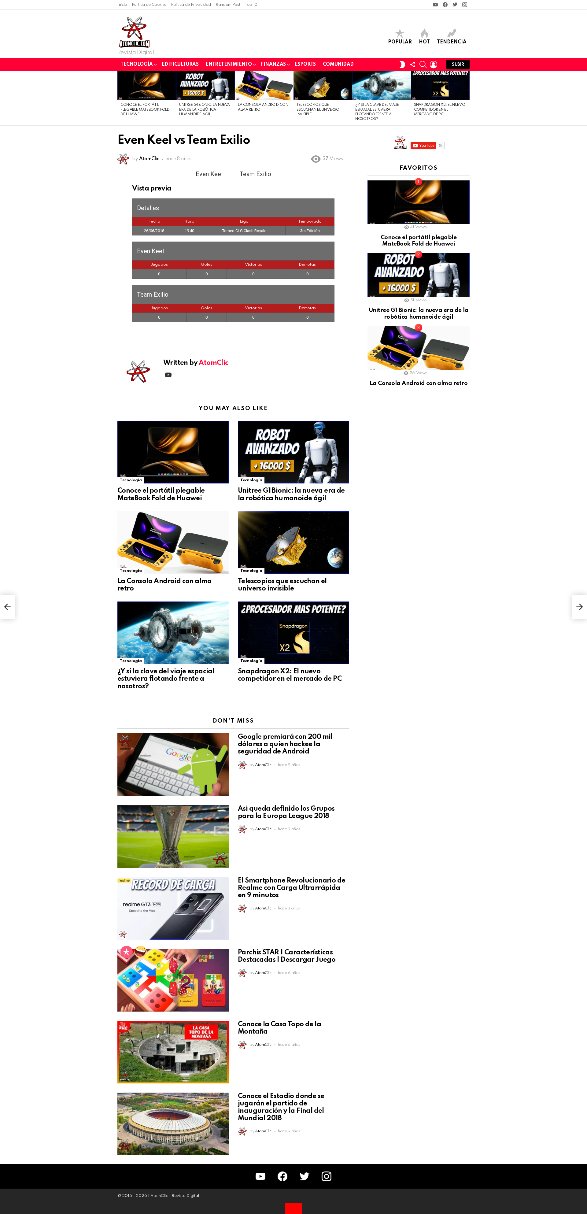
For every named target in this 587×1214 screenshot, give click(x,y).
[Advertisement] (413, 498)
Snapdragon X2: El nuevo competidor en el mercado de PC (439, 109)
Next (466, 98)
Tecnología (136, 64)
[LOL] (141, 952)
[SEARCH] (423, 64)
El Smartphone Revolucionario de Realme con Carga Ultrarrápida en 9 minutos (291, 888)
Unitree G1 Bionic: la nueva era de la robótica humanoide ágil (204, 109)
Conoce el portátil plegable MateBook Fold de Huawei (145, 109)
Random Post (228, 5)
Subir (458, 64)
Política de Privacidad (191, 5)
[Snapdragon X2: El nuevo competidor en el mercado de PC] (440, 85)
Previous (120, 98)
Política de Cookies (149, 5)
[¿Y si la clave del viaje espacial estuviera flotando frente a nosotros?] (381, 85)
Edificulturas (180, 64)
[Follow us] (412, 64)
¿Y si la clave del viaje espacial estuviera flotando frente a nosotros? (165, 679)
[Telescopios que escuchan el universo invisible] (323, 85)
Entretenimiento (228, 64)
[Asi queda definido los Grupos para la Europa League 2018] (173, 836)
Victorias (253, 265)
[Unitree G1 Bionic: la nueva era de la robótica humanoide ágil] (205, 85)
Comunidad (338, 64)
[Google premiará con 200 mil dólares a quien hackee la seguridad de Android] (173, 764)
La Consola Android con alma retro (418, 383)
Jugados (159, 265)
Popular (400, 42)
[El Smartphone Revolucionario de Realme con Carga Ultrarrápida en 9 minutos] (173, 908)
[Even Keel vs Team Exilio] (7, 607)
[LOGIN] (433, 64)
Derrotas (307, 265)
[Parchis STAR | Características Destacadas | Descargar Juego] (173, 980)
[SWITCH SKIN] (402, 64)
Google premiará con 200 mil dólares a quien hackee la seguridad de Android (285, 744)
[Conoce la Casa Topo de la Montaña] (173, 1052)
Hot (424, 42)
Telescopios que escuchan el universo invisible (318, 109)
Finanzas (273, 64)
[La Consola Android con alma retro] (264, 85)
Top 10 (251, 5)
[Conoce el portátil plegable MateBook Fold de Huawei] (146, 85)
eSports (305, 64)
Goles (206, 265)
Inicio (122, 5)
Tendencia (452, 42)
